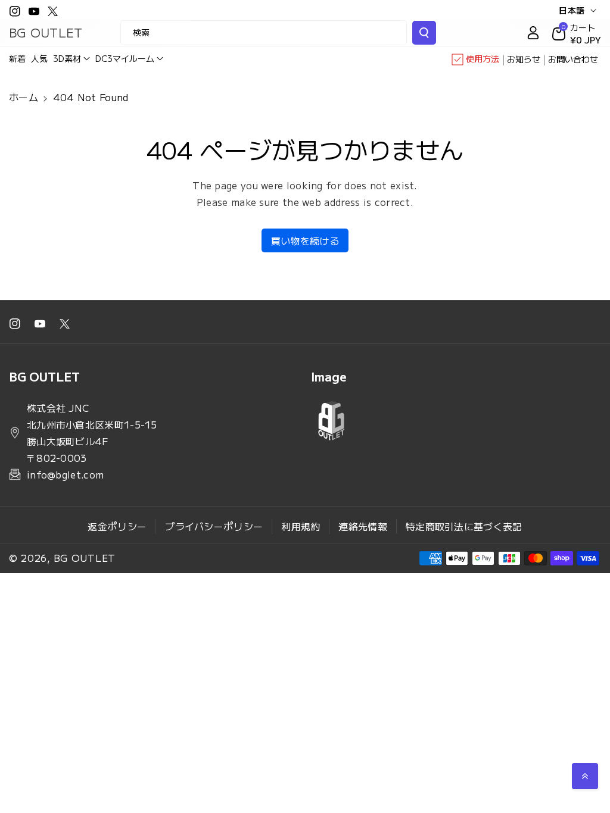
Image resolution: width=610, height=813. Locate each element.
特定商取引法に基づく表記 (464, 526)
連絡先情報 (362, 526)
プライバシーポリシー (214, 526)
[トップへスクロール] (585, 776)
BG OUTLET (85, 558)
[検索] (424, 33)
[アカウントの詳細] (533, 33)
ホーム (23, 97)
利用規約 (300, 526)
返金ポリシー (117, 526)
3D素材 (67, 58)
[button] (71, 58)
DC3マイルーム (124, 58)
